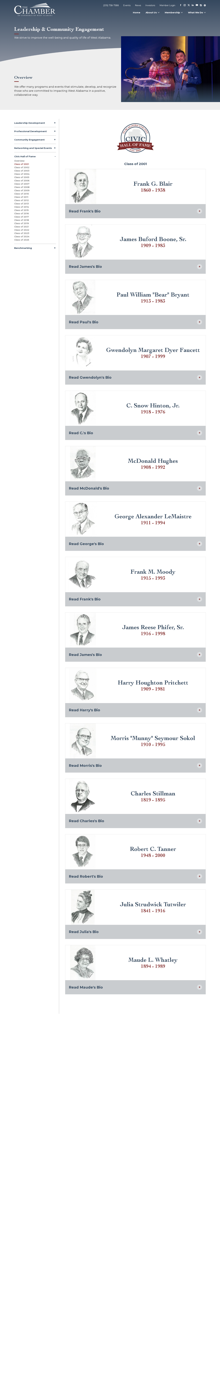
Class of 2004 (21, 174)
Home (136, 12)
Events (127, 5)
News (138, 5)
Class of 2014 (21, 207)
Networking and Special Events (33, 148)
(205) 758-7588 (111, 5)
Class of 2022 (21, 230)
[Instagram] (185, 5)
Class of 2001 (21, 164)
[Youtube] (197, 5)
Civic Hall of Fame (25, 156)
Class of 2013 (21, 203)
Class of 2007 (21, 184)
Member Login (167, 5)
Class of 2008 (21, 187)
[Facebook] (181, 5)
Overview (19, 161)
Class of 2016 (21, 213)
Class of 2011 (21, 197)
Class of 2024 (21, 236)
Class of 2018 (21, 220)
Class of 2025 (21, 240)
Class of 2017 (21, 217)
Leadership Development (29, 122)
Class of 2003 (21, 171)
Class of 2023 (21, 233)
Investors (150, 5)
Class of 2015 (21, 210)
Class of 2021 (21, 226)
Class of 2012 (21, 200)
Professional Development (30, 131)
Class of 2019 (21, 223)
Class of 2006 (21, 180)
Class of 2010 (21, 194)
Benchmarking (23, 248)
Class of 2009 (21, 190)
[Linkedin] (193, 5)
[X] (189, 5)
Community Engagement (29, 139)
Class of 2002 (21, 167)
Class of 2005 (21, 177)
